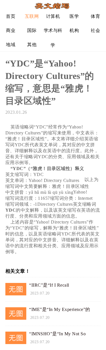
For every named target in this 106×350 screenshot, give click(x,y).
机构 (74, 30)
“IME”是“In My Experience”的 (59, 309)
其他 (31, 44)
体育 (95, 16)
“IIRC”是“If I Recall (49, 285)
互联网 (32, 16)
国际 (31, 30)
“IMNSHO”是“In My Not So (57, 333)
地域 (10, 44)
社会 (95, 30)
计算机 (53, 16)
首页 (10, 16)
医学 (74, 16)
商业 (10, 30)
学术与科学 (53, 32)
